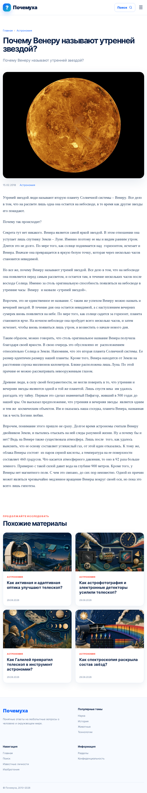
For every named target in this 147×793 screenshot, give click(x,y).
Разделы (83, 753)
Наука (81, 715)
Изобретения (11, 769)
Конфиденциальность (91, 758)
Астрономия (24, 30)
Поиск (6, 758)
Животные (84, 726)
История (83, 721)
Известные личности (16, 764)
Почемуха (15, 711)
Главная (8, 30)
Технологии (85, 732)
